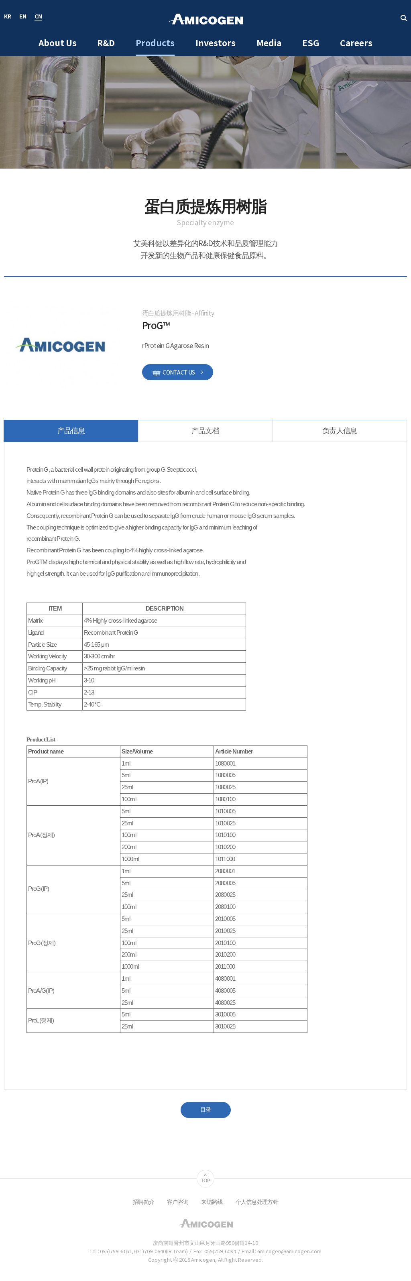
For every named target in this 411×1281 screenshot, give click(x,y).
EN (22, 17)
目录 (205, 1110)
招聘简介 (143, 1202)
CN (38, 17)
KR (7, 17)
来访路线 (211, 1202)
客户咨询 (177, 1202)
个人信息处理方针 (257, 1202)
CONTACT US (178, 373)
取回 (404, 18)
